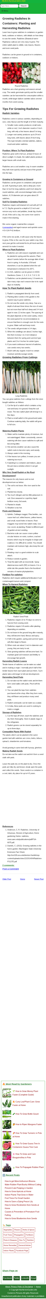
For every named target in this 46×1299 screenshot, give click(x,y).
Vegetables (8, 1230)
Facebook (7, 1278)
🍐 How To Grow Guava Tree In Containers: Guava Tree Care (26, 1145)
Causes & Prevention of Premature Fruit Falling (22, 1213)
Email (33, 1278)
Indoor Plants (9, 1251)
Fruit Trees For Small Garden (17, 1198)
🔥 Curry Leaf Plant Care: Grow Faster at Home (26, 1103)
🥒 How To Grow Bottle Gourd (26, 1114)
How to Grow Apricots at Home (18, 1191)
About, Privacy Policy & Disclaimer (19, 1287)
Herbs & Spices (28, 1230)
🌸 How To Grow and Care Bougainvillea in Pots (24, 1155)
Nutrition (30, 1240)
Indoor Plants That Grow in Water (19, 1195)
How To (22, 1240)
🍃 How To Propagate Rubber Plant (28, 1167)
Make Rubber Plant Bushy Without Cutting (23, 1185)
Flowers (17, 1230)
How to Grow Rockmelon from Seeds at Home (22, 1206)
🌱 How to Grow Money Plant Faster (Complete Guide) (25, 1093)
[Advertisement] (23, 798)
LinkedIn (25, 1278)
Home (22, 879)
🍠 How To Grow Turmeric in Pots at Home (27, 1135)
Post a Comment (10, 869)
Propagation (19, 1235)
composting (7, 227)
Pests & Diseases (10, 1240)
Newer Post (39, 879)
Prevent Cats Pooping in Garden (19, 1188)
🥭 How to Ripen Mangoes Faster (27, 1124)
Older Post (6, 879)
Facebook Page (22, 1251)
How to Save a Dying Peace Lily (19, 1201)
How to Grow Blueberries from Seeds (21, 1218)
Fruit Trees (8, 1235)
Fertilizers (29, 1235)
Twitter (17, 1278)
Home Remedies (10, 1245)
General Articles (25, 1245)
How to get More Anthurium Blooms (20, 1181)
